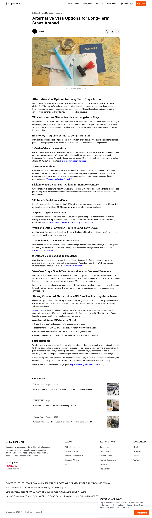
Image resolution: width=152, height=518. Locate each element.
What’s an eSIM (71, 451)
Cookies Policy (106, 455)
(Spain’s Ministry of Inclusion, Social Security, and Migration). (68, 222)
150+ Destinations (73, 447)
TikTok (135, 447)
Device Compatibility (74, 455)
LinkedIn (136, 455)
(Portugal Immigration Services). (73, 161)
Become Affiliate (72, 460)
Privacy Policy (105, 451)
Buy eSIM (141, 3)
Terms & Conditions (108, 460)
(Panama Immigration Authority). (59, 179)
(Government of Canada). (42, 250)
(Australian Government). (72, 266)
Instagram (137, 451)
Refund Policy (105, 464)
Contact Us (104, 447)
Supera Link (37, 310)
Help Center (112, 3)
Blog (67, 464)
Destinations (73, 3)
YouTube (136, 460)
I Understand (141, 513)
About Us (99, 3)
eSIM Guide (87, 3)
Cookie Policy (125, 507)
